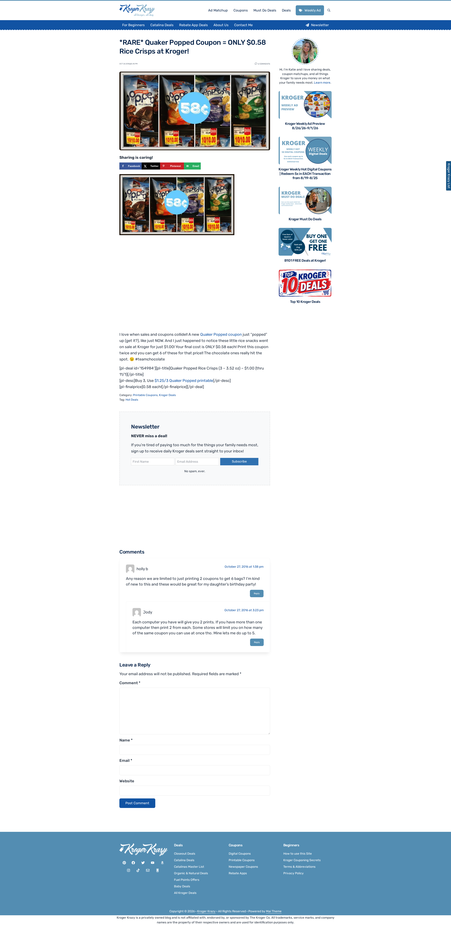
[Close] (272, 418)
